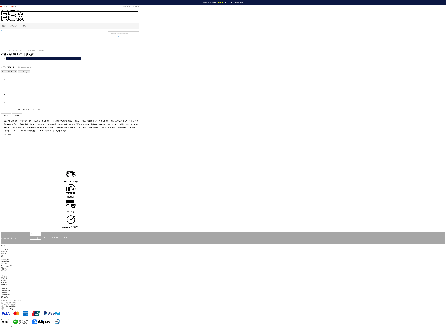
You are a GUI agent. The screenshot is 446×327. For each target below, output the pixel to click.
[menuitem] (4, 26)
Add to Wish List (9, 72)
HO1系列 (4, 264)
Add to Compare (24, 72)
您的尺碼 (4, 252)
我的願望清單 (5, 291)
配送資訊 (4, 276)
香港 (14, 6)
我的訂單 (4, 288)
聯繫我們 (4, 254)
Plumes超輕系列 (6, 266)
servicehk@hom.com (12, 309)
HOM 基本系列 (6, 260)
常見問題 (4, 282)
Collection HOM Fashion (15, 50)
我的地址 (4, 292)
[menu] (69, 26)
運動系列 (4, 268)
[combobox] (124, 33)
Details (6, 115)
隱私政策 (4, 278)
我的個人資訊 (5, 295)
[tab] (6, 115)
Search (2, 30)
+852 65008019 (11, 307)
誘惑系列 (4, 270)
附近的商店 (5, 249)
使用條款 (4, 280)
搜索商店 (136, 6)
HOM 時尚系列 (6, 262)
